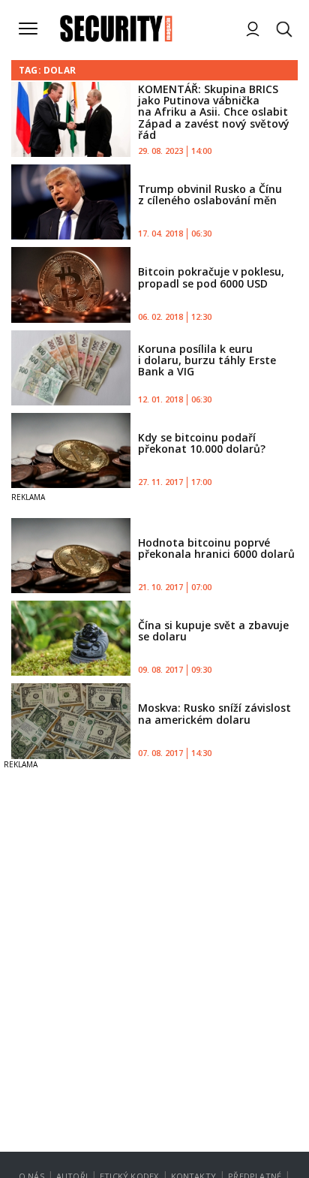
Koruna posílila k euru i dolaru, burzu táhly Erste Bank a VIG (207, 360)
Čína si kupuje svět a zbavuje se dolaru (213, 630)
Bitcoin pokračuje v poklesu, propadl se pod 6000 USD (211, 277)
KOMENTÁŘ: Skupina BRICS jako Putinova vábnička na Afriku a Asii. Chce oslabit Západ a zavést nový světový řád (214, 112)
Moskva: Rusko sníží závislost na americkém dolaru (214, 713)
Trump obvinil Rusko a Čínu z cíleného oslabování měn (210, 194)
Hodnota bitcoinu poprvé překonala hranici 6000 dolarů (216, 548)
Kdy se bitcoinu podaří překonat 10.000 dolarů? (202, 443)
